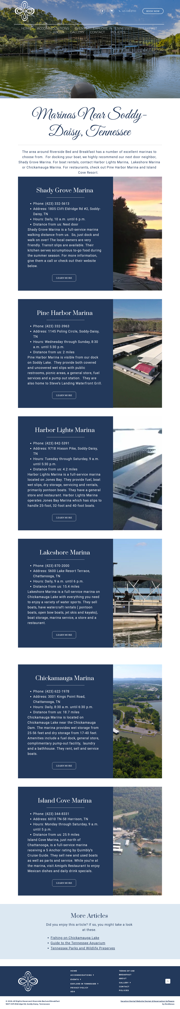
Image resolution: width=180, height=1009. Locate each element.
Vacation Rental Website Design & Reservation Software (147, 1001)
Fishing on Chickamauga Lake (75, 938)
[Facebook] (102, 10)
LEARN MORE (64, 278)
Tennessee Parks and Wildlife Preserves (83, 948)
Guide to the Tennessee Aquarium (78, 943)
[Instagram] (111, 10)
